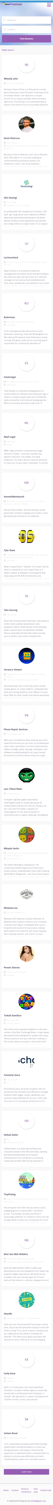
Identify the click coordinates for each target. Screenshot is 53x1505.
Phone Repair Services (16, 729)
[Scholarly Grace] (27, 1061)
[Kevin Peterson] (27, 124)
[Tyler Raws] (27, 536)
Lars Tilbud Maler (13, 789)
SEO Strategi (10, 197)
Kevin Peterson (12, 138)
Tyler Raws (9, 550)
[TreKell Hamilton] (27, 1002)
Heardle (8, 1313)
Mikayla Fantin (11, 848)
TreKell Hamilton (12, 1015)
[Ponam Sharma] (27, 954)
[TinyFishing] (27, 1181)
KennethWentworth (14, 496)
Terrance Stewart (13, 669)
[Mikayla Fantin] (27, 835)
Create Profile (46, 1490)
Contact (15, 1490)
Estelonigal (10, 377)
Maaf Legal (9, 437)
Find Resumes (26, 39)
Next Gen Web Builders (16, 1254)
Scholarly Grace (12, 1075)
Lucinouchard (11, 257)
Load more (26, 1472)
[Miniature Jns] (27, 894)
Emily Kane (9, 1373)
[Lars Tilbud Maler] (27, 775)
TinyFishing (10, 1194)
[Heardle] (27, 1300)
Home (6, 1490)
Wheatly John (11, 78)
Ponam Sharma (12, 967)
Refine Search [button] (8, 50)
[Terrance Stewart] (27, 656)
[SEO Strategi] (27, 184)
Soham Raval (10, 1433)
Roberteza (9, 317)
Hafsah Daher (11, 1134)
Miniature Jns (11, 908)
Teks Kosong (10, 610)
